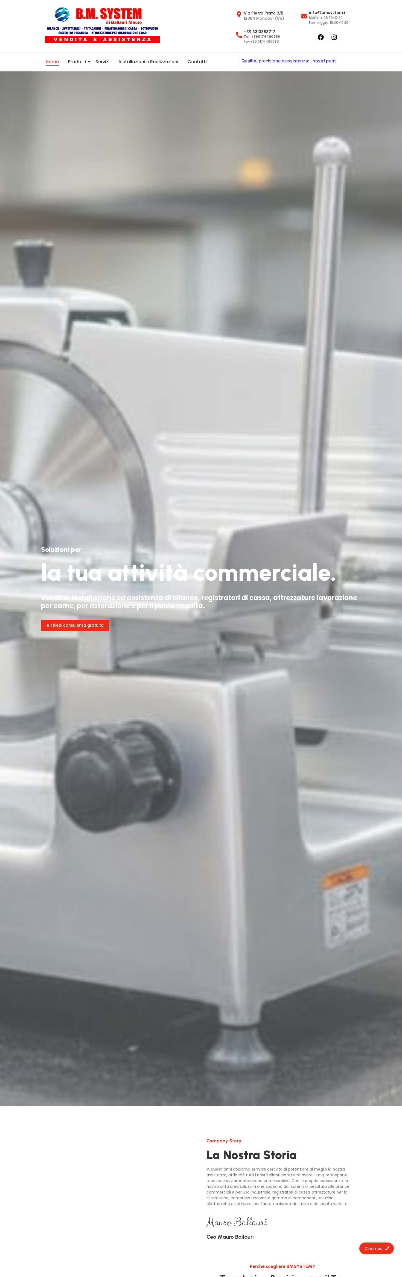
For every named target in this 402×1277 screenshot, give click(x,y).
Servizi (102, 62)
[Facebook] (321, 37)
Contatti (197, 62)
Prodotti (77, 62)
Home (52, 62)
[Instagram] (334, 37)
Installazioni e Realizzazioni (148, 62)
